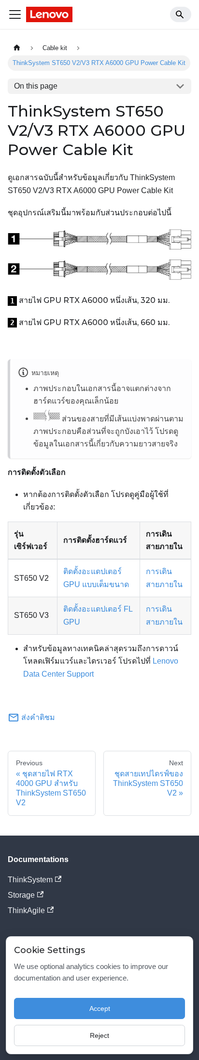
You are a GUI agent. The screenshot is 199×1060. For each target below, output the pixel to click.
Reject (99, 1035)
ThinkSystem (30, 880)
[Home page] (17, 47)
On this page (35, 86)
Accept (99, 1008)
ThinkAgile (26, 910)
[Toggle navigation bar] (15, 14)
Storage (21, 895)
